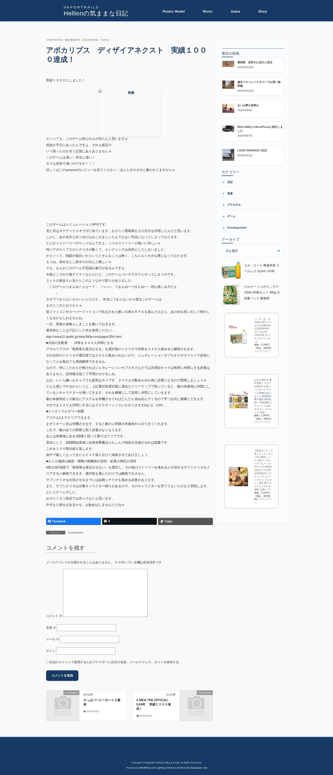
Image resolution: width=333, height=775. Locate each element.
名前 (51, 627)
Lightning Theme (165, 768)
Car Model (169, 48)
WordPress (145, 768)
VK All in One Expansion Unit (192, 768)
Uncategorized (75, 532)
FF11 (234, 27)
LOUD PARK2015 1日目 (252, 150)
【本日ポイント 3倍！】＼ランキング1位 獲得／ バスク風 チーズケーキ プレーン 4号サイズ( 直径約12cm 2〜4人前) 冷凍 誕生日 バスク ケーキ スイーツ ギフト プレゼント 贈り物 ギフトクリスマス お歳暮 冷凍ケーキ (263, 470)
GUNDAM (169, 27)
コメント (54, 615)
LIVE (206, 27)
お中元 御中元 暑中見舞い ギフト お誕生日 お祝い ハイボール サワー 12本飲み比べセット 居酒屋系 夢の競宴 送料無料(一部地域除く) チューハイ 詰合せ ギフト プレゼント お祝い (263, 396)
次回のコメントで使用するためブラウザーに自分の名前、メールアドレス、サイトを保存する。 (115, 662)
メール (52, 639)
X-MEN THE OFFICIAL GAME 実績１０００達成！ (153, 704)
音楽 (230, 193)
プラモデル (234, 204)
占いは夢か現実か (248, 105)
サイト (50, 651)
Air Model (169, 41)
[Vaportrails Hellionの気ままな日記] (96, 11)
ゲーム (231, 216)
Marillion (208, 34)
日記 (230, 182)
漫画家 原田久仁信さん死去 (254, 62)
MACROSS (169, 34)
